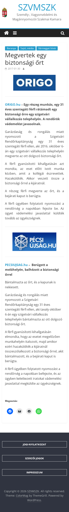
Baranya (11, 48)
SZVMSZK (37, 7)
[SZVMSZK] (6, 33)
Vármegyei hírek (47, 48)
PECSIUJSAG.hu (16, 265)
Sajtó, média (27, 48)
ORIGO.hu (13, 104)
